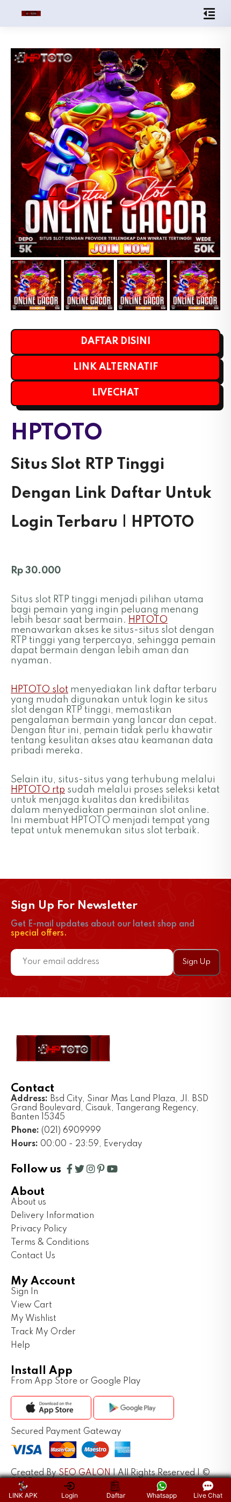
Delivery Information (52, 1216)
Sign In (24, 1292)
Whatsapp (162, 1495)
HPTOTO (148, 620)
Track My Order (43, 1332)
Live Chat (207, 1495)
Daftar (115, 1495)
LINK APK (23, 1495)
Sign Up (196, 962)
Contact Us (33, 1256)
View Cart (31, 1305)
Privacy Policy (39, 1229)
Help (20, 1345)
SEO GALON (85, 1473)
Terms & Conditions (50, 1242)
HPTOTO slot (39, 689)
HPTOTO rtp (38, 790)
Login (69, 1495)
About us (28, 1202)
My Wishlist (33, 1318)
